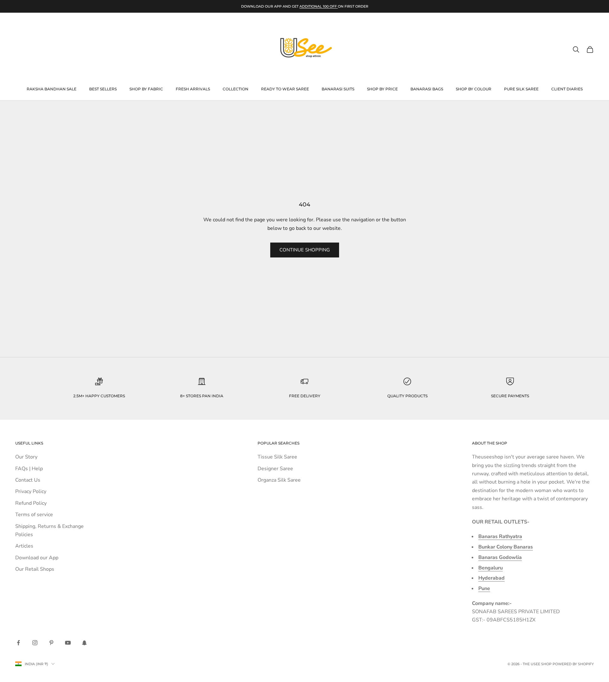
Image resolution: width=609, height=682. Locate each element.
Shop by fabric (146, 89)
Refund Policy (31, 503)
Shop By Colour (473, 89)
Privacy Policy (30, 491)
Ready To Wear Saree (285, 89)
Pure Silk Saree (521, 89)
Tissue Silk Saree (277, 456)
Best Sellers (103, 89)
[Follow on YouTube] (68, 643)
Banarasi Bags (426, 89)
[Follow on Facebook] (18, 643)
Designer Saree (275, 468)
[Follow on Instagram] (35, 643)
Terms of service (34, 514)
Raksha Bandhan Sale (51, 89)
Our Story (26, 456)
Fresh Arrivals (193, 89)
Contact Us (27, 480)
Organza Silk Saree (279, 480)
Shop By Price (382, 89)
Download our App (36, 557)
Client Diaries (567, 89)
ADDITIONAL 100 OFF (318, 6)
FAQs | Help (29, 468)
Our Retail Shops (34, 569)
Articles (24, 545)
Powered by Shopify (573, 664)
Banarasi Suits (338, 89)
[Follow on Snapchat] (84, 643)
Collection (235, 89)
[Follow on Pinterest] (51, 643)
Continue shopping (304, 250)
